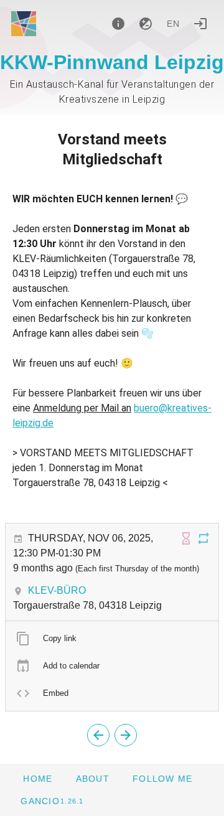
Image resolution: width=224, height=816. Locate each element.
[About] (118, 23)
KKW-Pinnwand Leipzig (112, 62)
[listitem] (112, 638)
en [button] (173, 24)
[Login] (200, 23)
